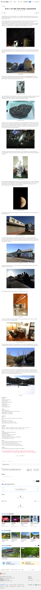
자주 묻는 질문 (19, 586)
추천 (14, 1)
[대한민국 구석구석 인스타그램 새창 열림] (37, 580)
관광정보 (22, 569)
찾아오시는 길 (30, 578)
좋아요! (31, 469)
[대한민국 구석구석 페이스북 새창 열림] (31, 580)
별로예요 (37, 469)
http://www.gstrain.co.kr (6, 404)
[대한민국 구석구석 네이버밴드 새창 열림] (39, 580)
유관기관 (33, 569)
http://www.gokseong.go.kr (6, 399)
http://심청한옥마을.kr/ (5, 433)
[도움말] (15, 484)
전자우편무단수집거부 (13, 586)
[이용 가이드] (32, 2)
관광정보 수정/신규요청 (14, 569)
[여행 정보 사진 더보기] (20, 37)
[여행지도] (35, 2)
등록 (37, 481)
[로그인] (33, 2)
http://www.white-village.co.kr (7, 435)
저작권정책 (1, 586)
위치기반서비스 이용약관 (13, 584)
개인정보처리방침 (2, 584)
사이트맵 (23, 586)
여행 (10, 1)
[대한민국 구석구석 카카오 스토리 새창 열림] (33, 580)
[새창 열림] (30, 584)
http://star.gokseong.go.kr (6, 406)
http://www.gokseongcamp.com (7, 402)
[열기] (38, 464)
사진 (34, 481)
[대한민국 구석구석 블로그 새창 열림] (29, 580)
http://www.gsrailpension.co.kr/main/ (8, 438)
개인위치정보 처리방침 (20, 584)
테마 (19, 1)
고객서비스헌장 (6, 586)
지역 (21, 1)
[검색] (30, 2)
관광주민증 (25, 1)
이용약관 (7, 584)
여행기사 (4, 6)
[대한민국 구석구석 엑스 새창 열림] (35, 580)
